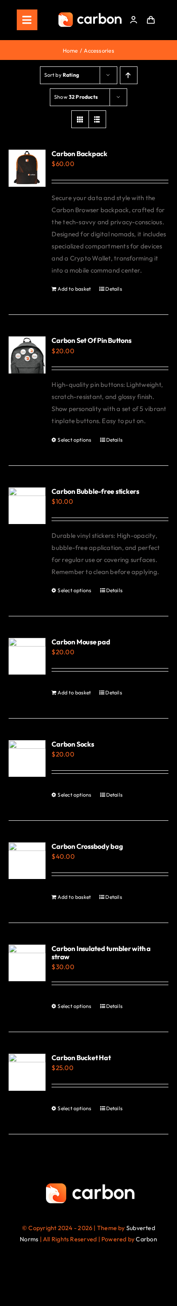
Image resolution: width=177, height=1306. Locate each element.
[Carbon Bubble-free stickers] (27, 505)
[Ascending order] (128, 75)
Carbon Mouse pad (81, 641)
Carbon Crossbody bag (87, 846)
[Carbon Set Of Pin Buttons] (27, 355)
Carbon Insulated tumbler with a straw (101, 952)
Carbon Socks (73, 744)
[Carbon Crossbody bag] (27, 860)
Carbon (146, 1239)
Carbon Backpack (79, 153)
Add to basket (74, 289)
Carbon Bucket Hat (81, 1057)
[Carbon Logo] (90, 14)
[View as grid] (80, 119)
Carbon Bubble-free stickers (95, 491)
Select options (74, 439)
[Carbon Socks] (27, 758)
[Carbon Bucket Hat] (27, 1072)
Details (113, 289)
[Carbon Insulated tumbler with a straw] (27, 963)
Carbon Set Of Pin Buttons (91, 340)
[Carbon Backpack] (27, 168)
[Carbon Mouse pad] (27, 656)
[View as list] (97, 119)
